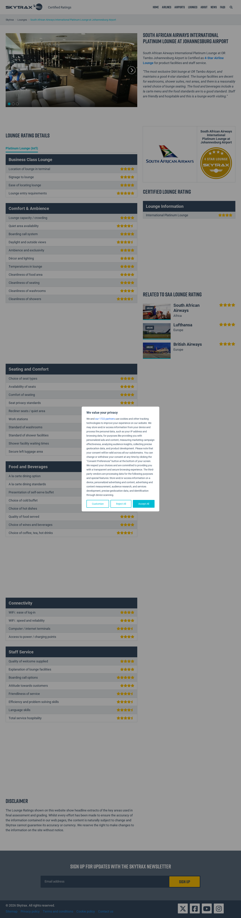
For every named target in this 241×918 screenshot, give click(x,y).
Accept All (143, 503)
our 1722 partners (105, 418)
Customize (98, 503)
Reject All (121, 503)
